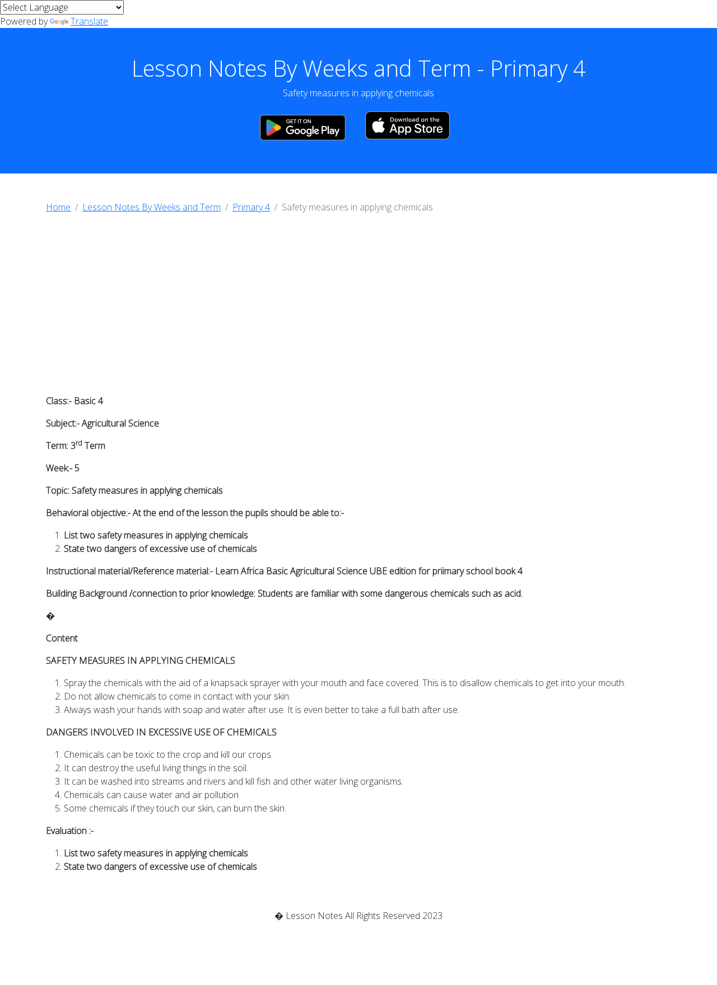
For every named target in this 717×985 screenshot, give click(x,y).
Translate (89, 21)
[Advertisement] (358, 306)
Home (58, 207)
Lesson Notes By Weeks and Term (151, 207)
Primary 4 (251, 207)
